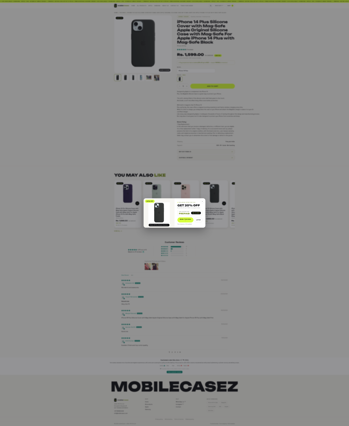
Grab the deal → (185, 220)
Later (198, 220)
